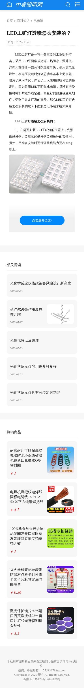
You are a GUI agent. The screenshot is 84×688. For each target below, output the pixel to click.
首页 (10, 20)
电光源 (38, 20)
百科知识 (23, 20)
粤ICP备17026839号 (48, 679)
